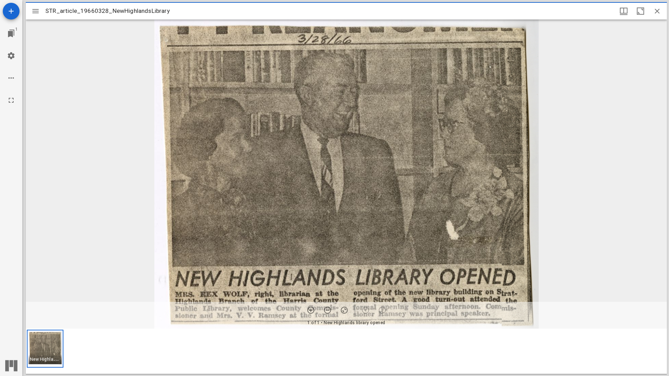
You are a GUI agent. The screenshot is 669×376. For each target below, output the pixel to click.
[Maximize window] (640, 11)
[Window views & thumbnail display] (623, 11)
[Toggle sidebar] (35, 11)
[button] (45, 348)
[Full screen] (11, 100)
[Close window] (657, 11)
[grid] (346, 351)
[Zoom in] (310, 310)
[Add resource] (11, 11)
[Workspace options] (11, 78)
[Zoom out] (327, 310)
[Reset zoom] (344, 310)
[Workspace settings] (11, 55)
